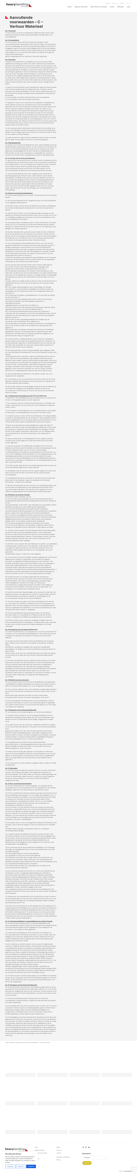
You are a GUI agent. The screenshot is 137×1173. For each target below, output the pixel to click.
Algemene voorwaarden (15, 1042)
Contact (122, 3)
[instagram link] (86, 1147)
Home (69, 7)
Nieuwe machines (81, 7)
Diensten (120, 7)
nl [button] (128, 3)
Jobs (128, 7)
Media (108, 3)
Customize (10, 1166)
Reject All (20, 1166)
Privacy (59, 1160)
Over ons (115, 3)
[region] (20, 1160)
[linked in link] (89, 1147)
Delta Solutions (128, 1171)
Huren (112, 7)
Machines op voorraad (99, 7)
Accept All (31, 1166)
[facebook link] (83, 1147)
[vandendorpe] (19, 5)
